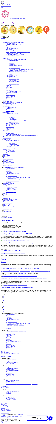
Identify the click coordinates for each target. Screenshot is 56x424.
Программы (9, 108)
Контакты (3, 38)
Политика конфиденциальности (8, 417)
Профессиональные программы (13, 134)
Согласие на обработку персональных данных (11, 416)
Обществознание (10, 128)
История (8, 129)
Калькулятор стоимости (14, 82)
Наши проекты (6, 149)
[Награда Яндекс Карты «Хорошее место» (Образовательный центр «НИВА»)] (46, 33)
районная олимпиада (23, 273)
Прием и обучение (10, 76)
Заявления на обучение (14, 79)
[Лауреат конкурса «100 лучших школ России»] (5, 33)
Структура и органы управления (13, 44)
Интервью (5, 156)
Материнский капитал (14, 81)
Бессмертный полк (10, 95)
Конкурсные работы (10, 151)
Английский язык (10, 116)
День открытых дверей (8, 162)
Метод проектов (10, 150)
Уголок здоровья (10, 111)
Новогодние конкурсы (7, 220)
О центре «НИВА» (7, 211)
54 (3, 301)
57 (3, 305)
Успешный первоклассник (12, 114)
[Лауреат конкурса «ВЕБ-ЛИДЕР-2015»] (13, 33)
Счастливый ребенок (11, 107)
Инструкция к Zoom (8, 159)
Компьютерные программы (12, 123)
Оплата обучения (7, 138)
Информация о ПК (13, 144)
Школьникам (6, 112)
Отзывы (2, 39)
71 (3, 309)
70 (3, 308)
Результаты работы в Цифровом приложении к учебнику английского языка (24, 278)
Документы (8, 45)
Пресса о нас (9, 85)
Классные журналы (13, 147)
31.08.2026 (20, 414)
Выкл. (10, 4)
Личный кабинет (4, 421)
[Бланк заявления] (10, 24)
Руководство (9, 49)
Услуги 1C (5, 154)
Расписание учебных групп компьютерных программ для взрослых (21, 135)
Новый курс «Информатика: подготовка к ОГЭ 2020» (17, 234)
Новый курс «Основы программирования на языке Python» (18, 242)
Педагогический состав (11, 50)
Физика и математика (11, 124)
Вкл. (8, 4)
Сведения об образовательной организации (13, 42)
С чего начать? (12, 118)
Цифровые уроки (7, 161)
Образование (9, 47)
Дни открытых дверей (11, 98)
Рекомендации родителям (12, 109)
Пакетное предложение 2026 (10, 103)
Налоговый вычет (13, 80)
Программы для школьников (12, 113)
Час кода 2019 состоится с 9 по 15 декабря (13, 253)
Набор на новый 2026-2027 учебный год (12, 102)
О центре (5, 58)
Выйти (2, 422)
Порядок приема (12, 77)
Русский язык (9, 125)
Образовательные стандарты (12, 48)
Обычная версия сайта (6, 6)
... (3, 300)
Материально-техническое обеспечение (15, 54)
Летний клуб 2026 (7, 101)
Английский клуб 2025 (8, 104)
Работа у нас (9, 97)
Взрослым (5, 130)
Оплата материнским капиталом (13, 91)
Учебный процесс (7, 139)
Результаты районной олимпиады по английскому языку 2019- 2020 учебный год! (25, 271)
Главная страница (7, 209)
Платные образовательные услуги (14, 53)
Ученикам (8, 141)
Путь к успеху (12, 117)
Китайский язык (10, 127)
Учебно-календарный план (12, 140)
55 (3, 302)
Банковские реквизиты (11, 92)
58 (3, 306)
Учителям (8, 146)
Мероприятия (9, 90)
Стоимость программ (14, 84)
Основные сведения (10, 43)
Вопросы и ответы (10, 96)
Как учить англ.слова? (14, 145)
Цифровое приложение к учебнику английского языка (17, 287)
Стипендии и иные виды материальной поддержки (18, 52)
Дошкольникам (6, 106)
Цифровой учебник (13, 122)
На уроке (3, 262)
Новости (8, 88)
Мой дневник (12, 143)
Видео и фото (9, 87)
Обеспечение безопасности (12, 55)
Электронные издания (11, 152)
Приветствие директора (11, 75)
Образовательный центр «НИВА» (13, 20)
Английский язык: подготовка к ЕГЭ (17, 120)
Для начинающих (10, 133)
